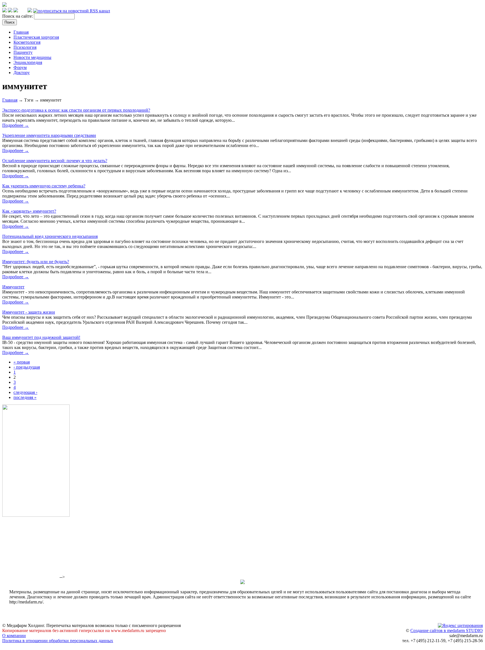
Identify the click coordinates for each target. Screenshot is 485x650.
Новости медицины (32, 57)
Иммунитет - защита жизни (28, 312)
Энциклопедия (27, 62)
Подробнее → (15, 125)
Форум (20, 67)
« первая (21, 362)
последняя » (24, 397)
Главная (21, 32)
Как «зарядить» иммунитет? (29, 211)
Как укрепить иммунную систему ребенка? (43, 185)
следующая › (25, 392)
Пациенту (23, 52)
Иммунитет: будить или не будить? (35, 261)
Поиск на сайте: (18, 16)
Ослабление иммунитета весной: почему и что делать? (54, 160)
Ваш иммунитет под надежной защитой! (41, 337)
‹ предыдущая (26, 367)
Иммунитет (13, 286)
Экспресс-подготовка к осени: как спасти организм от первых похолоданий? (76, 110)
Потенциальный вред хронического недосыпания (50, 236)
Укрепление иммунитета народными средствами (49, 135)
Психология (24, 47)
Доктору (21, 72)
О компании (14, 635)
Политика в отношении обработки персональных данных (57, 640)
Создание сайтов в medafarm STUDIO (446, 630)
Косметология (26, 42)
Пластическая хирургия (36, 37)
